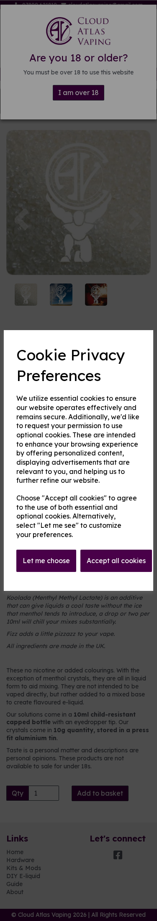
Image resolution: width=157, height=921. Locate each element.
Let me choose (46, 560)
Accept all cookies (116, 560)
